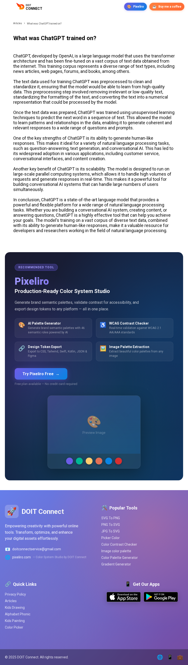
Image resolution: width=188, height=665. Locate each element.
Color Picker (14, 627)
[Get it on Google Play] (161, 600)
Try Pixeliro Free (41, 374)
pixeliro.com (21, 557)
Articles (17, 23)
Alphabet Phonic (17, 614)
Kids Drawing (15, 607)
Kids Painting (15, 621)
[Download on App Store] (123, 600)
